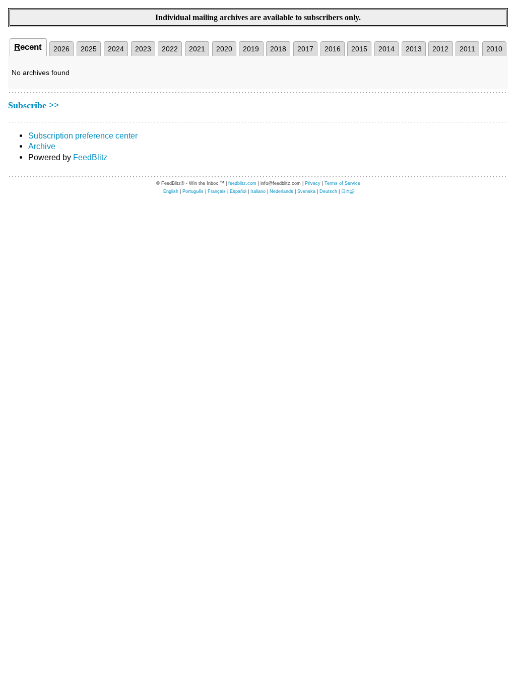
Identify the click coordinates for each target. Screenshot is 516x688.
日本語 (348, 191)
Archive (41, 146)
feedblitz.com (242, 183)
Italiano (258, 191)
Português (193, 191)
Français (217, 191)
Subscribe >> (33, 105)
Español (238, 191)
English (170, 191)
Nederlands (281, 191)
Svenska (306, 191)
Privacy (312, 183)
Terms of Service (342, 183)
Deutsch (328, 191)
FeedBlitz (90, 157)
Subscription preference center (83, 135)
